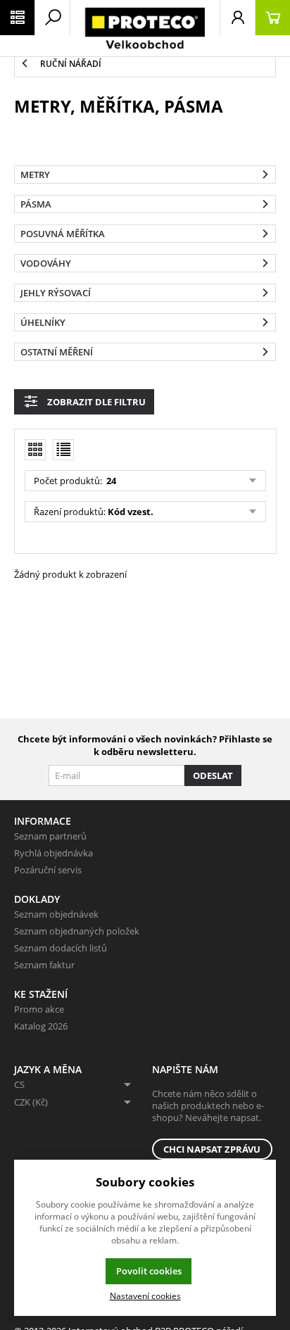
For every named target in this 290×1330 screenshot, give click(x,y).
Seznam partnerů (50, 836)
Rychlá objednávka (53, 853)
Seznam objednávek (56, 914)
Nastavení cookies (145, 1295)
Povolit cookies (149, 1271)
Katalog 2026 (41, 1026)
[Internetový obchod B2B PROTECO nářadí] (145, 28)
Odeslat (213, 775)
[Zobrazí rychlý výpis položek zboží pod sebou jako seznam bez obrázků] (63, 449)
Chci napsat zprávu (211, 1149)
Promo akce (39, 1009)
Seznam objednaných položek (76, 931)
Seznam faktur (44, 964)
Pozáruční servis (48, 869)
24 (110, 480)
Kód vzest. (130, 511)
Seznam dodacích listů (60, 948)
